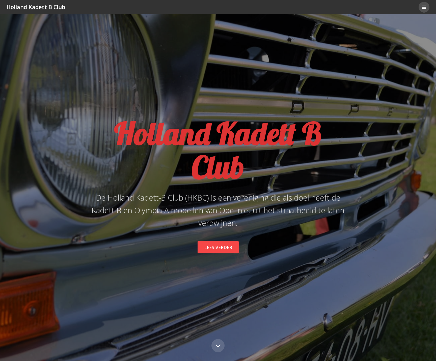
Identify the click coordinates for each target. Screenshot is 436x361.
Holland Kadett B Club (36, 7)
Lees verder (218, 247)
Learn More (218, 345)
